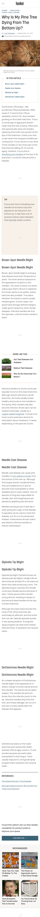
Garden (4, 10)
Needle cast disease (12, 88)
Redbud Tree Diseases (23, 368)
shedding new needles (12, 155)
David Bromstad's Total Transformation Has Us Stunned (10, 901)
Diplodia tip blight (11, 93)
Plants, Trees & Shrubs (11, 12)
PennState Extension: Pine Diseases (16, 781)
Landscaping (14, 10)
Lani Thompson (9, 33)
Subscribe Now (18, 838)
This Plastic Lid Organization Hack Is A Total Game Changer (29, 873)
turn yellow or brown (21, 476)
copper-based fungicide (13, 414)
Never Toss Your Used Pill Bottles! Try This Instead (10, 873)
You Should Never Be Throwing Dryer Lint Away (29, 901)
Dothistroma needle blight (14, 97)
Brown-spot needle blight (14, 84)
